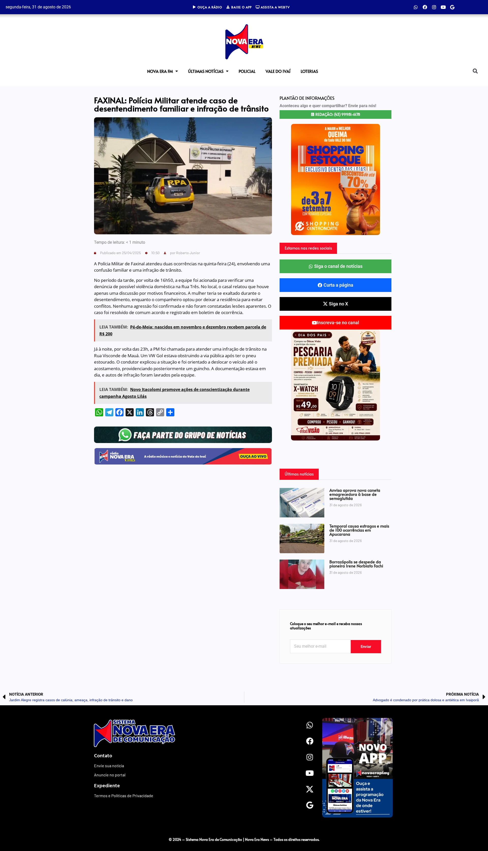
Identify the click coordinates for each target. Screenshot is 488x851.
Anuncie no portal (110, 774)
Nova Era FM (160, 71)
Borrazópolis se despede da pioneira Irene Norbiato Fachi (356, 563)
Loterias (309, 71)
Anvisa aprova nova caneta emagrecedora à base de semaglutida (354, 494)
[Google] (452, 7)
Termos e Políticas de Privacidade (123, 795)
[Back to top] (474, 829)
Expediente (107, 785)
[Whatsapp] (415, 7)
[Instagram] (434, 7)
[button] (475, 71)
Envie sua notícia (109, 765)
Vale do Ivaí (278, 71)
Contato (103, 755)
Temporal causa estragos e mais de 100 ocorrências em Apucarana (359, 530)
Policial (247, 71)
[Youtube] (443, 7)
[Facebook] (425, 7)
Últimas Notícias (205, 71)
